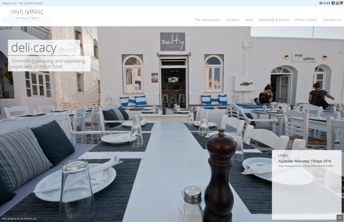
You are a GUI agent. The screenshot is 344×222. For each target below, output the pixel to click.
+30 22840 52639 (30, 3)
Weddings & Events (274, 19)
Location (232, 19)
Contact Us (332, 19)
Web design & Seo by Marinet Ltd (19, 218)
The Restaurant (207, 19)
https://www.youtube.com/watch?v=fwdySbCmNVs (306, 166)
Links (249, 19)
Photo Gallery (306, 19)
